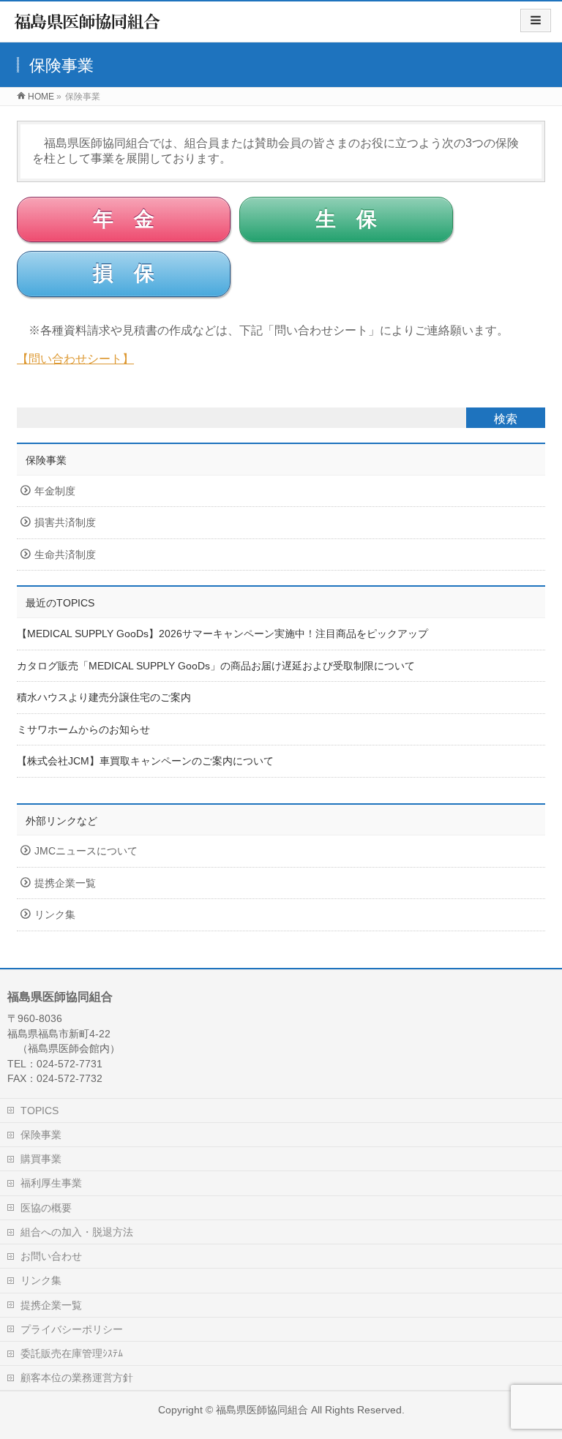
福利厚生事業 (51, 1183)
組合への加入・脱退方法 (76, 1232)
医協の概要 (46, 1208)
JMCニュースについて (86, 851)
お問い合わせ (51, 1256)
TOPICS (39, 1110)
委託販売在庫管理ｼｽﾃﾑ (71, 1353)
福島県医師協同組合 (262, 1410)
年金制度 (54, 491)
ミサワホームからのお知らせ (83, 729)
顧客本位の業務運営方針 (76, 1377)
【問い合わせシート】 (75, 359)
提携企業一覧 (65, 883)
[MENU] (535, 20)
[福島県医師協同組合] (88, 26)
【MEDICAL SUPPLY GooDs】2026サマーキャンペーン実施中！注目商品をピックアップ (222, 633)
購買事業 (40, 1159)
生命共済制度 (65, 554)
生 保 (346, 219)
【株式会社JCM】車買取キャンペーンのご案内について (145, 761)
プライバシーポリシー (71, 1329)
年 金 (123, 219)
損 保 (123, 273)
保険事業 (46, 460)
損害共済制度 (65, 522)
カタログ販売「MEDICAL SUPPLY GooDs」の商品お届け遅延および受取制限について (216, 666)
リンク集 (54, 914)
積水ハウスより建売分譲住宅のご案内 (104, 697)
